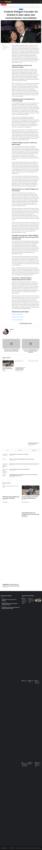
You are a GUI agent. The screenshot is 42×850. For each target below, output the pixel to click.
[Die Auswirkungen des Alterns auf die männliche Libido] (8, 363)
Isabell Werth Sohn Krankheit (17, 317)
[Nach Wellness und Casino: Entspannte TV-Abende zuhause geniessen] (25, 639)
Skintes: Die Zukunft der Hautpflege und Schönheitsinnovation (21, 459)
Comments (34, 450)
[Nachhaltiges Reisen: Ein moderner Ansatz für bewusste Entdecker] (21, 363)
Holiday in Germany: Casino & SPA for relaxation (33, 443)
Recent (20, 450)
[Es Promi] (8, 2)
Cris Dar (4, 45)
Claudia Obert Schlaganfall (17, 314)
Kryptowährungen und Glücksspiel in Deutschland (19, 469)
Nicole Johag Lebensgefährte (17, 319)
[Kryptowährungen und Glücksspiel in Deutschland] (6, 471)
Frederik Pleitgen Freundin (30, 297)
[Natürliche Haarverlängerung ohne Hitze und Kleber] (11, 490)
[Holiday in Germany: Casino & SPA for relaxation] (33, 401)
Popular (7, 450)
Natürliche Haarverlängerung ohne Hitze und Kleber (11, 497)
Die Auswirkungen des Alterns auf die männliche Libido (8, 368)
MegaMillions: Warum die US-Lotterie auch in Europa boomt (11, 585)
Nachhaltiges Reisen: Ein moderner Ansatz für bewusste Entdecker (20, 368)
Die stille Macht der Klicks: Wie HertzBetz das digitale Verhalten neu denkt (24, 464)
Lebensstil (21, 9)
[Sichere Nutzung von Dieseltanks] (38, 682)
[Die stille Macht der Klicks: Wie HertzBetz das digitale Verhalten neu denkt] (6, 465)
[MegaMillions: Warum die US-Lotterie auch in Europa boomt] (11, 542)
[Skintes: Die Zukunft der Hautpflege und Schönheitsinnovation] (6, 461)
